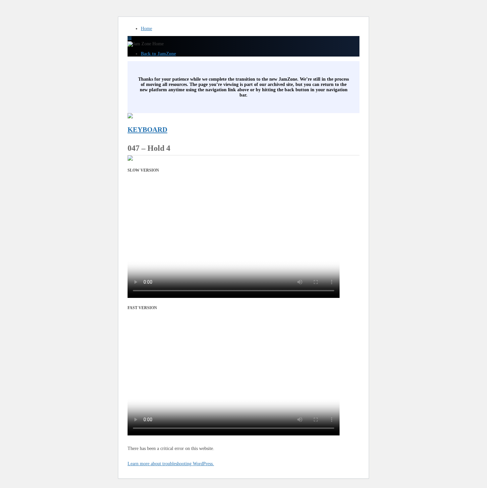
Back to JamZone (158, 53)
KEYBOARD (147, 130)
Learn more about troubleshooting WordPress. (171, 463)
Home (146, 28)
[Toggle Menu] (130, 38)
